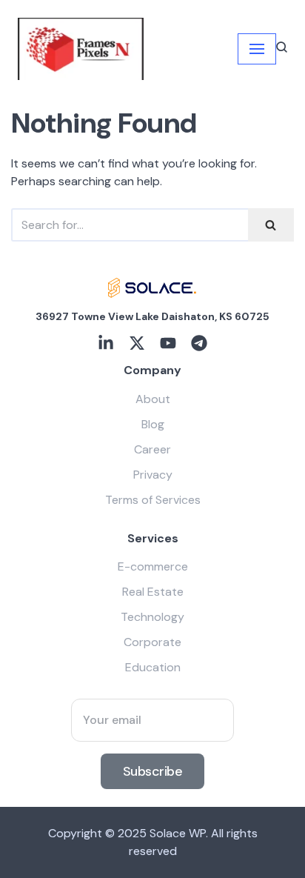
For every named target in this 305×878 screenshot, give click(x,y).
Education (153, 667)
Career (152, 449)
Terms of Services (153, 500)
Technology (152, 617)
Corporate (152, 642)
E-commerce (153, 566)
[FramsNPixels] (81, 49)
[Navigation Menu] (257, 48)
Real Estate (153, 591)
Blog (152, 424)
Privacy (152, 474)
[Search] (271, 225)
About (152, 399)
